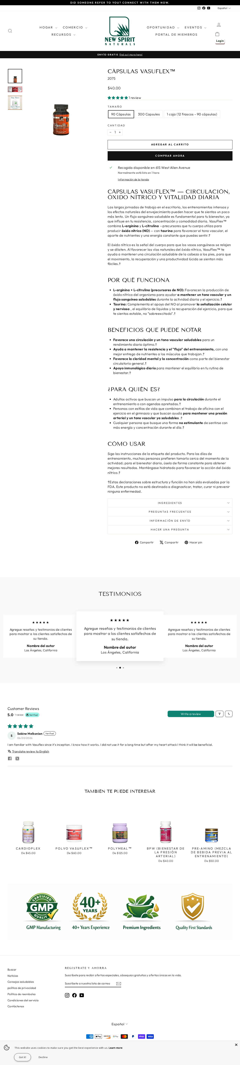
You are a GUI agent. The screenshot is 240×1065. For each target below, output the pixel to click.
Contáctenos (16, 1006)
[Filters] (220, 714)
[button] (118, 98)
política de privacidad (22, 988)
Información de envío (170, 520)
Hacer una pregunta (170, 529)
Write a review (191, 714)
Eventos (194, 27)
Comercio (74, 27)
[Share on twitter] (17, 759)
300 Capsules (149, 114)
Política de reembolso (22, 994)
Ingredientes (170, 503)
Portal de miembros (176, 34)
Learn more (116, 1047)
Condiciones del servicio (23, 1000)
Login (220, 41)
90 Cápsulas (121, 114)
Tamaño (115, 106)
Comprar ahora (170, 155)
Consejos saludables (21, 981)
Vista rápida (28, 840)
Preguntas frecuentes (170, 511)
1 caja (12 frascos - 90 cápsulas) (192, 114)
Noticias (13, 975)
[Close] (236, 1045)
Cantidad (116, 125)
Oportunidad (161, 27)
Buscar (12, 969)
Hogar (47, 27)
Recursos (62, 34)
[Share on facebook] (10, 758)
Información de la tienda (133, 179)
